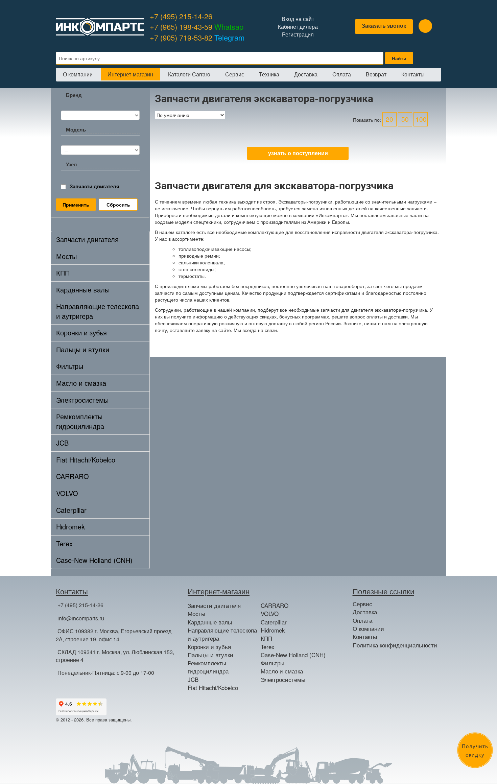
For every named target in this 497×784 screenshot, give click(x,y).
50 (405, 118)
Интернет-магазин (130, 74)
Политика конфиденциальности (395, 645)
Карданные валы (83, 289)
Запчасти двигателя (94, 186)
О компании (78, 74)
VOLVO (67, 493)
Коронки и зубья (81, 332)
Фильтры (69, 366)
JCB (62, 443)
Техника (269, 74)
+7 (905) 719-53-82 (197, 37)
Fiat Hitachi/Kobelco (85, 460)
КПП (63, 273)
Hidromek (70, 526)
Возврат (376, 74)
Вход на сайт (298, 19)
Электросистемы (82, 400)
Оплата (341, 74)
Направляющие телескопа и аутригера (97, 311)
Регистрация (298, 34)
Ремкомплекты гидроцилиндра (80, 421)
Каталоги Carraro (189, 74)
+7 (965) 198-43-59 (196, 26)
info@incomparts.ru (80, 618)
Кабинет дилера (298, 26)
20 (389, 118)
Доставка (305, 74)
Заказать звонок (384, 25)
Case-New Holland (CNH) (94, 560)
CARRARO (72, 476)
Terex (64, 543)
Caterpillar (71, 510)
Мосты (66, 256)
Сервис (234, 74)
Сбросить (118, 204)
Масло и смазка (81, 383)
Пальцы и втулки (82, 349)
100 (421, 118)
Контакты (413, 74)
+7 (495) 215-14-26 (181, 16)
